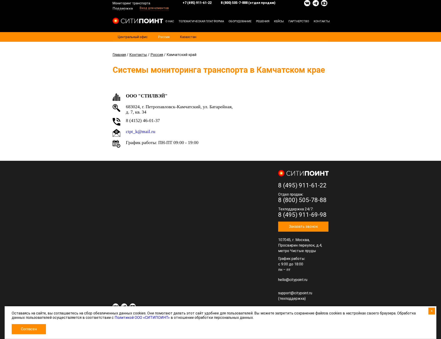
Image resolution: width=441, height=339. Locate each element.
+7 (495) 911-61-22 (197, 3)
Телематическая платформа (201, 21)
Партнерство (298, 21)
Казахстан (188, 37)
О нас (169, 21)
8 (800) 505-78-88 (302, 200)
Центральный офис (133, 37)
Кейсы (279, 21)
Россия (164, 37)
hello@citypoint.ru (292, 280)
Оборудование (240, 21)
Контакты (322, 21)
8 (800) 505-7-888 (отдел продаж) (248, 3)
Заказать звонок (303, 226)
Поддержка (123, 8)
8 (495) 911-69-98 (302, 214)
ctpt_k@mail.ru (140, 131)
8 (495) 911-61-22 (302, 185)
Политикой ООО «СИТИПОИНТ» (142, 317)
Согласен (29, 329)
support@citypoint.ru (295, 293)
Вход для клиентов (154, 8)
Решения (262, 21)
